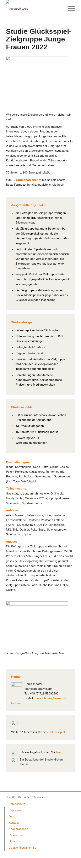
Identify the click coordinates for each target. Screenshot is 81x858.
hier (58, 752)
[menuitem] (69, 8)
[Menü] (69, 8)
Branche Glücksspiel (51, 732)
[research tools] (33, 8)
